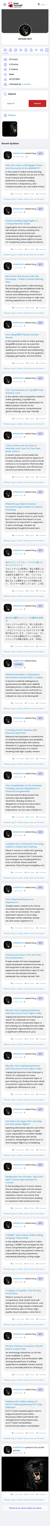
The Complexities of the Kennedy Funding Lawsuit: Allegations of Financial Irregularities (24, 788)
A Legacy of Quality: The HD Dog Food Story (23, 1292)
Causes (18, 664)
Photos (12, 115)
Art (40, 153)
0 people (26, 84)
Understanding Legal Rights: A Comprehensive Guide (22, 222)
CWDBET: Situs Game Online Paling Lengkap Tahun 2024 (24, 1237)
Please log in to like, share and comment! (24, 199)
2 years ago (17, 212)
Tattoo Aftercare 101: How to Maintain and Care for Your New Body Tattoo (23, 448)
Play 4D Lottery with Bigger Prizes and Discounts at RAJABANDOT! (24, 167)
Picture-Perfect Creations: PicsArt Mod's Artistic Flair (24, 1347)
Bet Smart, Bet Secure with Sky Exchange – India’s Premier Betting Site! (24, 279)
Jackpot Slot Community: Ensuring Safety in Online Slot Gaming (24, 845)
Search (37, 103)
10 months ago (18, 157)
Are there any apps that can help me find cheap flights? (24, 1123)
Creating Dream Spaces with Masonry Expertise (21, 731)
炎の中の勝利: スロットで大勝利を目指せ (24, 619)
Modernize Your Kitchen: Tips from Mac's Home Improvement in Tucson (24, 1179)
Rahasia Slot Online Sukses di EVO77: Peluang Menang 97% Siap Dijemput (24, 1404)
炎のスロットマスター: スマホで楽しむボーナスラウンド (24, 564)
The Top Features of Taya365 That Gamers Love (24, 392)
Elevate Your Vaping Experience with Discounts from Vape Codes (24, 1012)
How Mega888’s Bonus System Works (22, 336)
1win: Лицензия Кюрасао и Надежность (19, 901)
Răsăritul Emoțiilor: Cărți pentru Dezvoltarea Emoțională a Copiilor (24, 676)
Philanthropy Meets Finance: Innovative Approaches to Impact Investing (24, 507)
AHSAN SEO (25, 38)
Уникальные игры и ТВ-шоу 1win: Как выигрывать (23, 956)
